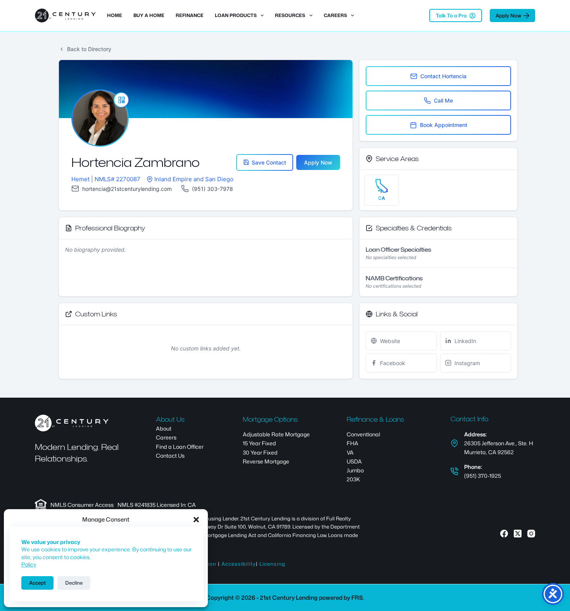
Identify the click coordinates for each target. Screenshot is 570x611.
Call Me (443, 100)
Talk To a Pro (451, 15)
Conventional (363, 434)
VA (350, 452)
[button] (196, 519)
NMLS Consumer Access (82, 504)
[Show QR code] (121, 100)
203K (353, 479)
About (163, 428)
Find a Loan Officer (180, 446)
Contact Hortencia (443, 76)
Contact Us (170, 455)
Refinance (190, 15)
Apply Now (508, 15)
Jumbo (355, 470)
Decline (74, 582)
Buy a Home (148, 15)
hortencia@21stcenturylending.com (127, 188)
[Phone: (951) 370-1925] (454, 471)
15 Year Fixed (259, 443)
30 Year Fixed (260, 452)
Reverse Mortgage (266, 461)
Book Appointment (443, 125)
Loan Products (236, 15)
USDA (354, 461)
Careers (335, 15)
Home (114, 15)
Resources (290, 15)
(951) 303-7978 (212, 188)
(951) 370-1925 (482, 475)
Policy (28, 564)
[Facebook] (504, 533)
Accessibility (238, 563)
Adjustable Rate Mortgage (276, 434)
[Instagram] (531, 533)
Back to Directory (89, 49)
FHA (352, 443)
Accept (37, 582)
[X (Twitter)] (518, 533)
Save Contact (269, 162)
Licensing (272, 563)
